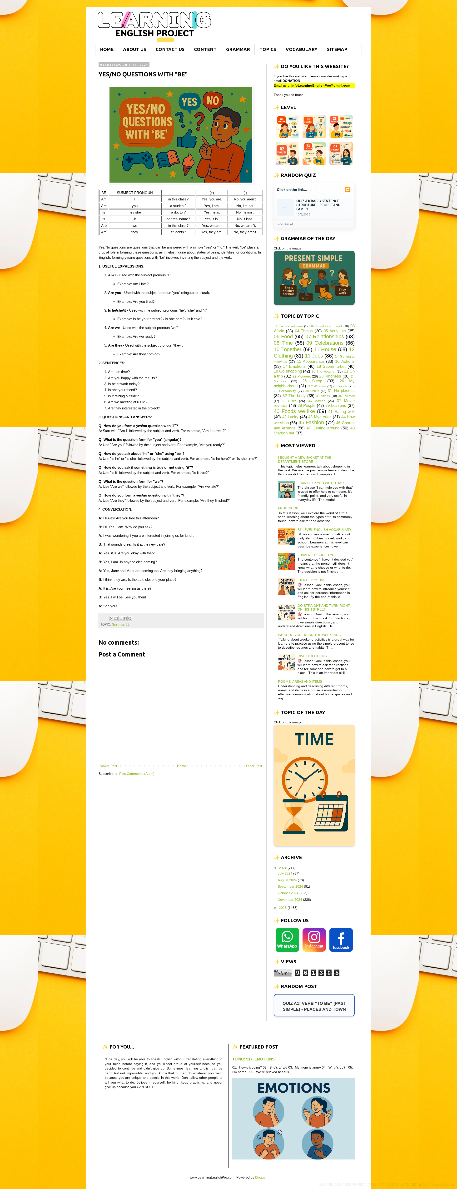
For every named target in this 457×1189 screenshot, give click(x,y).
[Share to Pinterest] (129, 618)
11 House (325, 349)
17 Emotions (294, 366)
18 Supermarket (331, 366)
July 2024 (285, 873)
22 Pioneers (302, 376)
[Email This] (111, 618)
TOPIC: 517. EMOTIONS (253, 1059)
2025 (283, 908)
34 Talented (346, 396)
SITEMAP (337, 49)
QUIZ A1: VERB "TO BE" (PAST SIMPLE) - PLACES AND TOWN (314, 1006)
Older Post (254, 766)
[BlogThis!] (116, 618)
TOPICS (267, 49)
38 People (306, 405)
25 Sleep (312, 381)
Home (181, 766)
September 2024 (291, 886)
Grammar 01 (120, 624)
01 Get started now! (288, 326)
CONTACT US (170, 49)
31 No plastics (341, 390)
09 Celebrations (324, 343)
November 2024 (290, 899)
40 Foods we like (294, 411)
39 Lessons (335, 405)
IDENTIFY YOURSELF (315, 580)
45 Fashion (311, 422)
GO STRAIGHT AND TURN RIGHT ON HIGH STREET (324, 608)
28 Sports (340, 386)
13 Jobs (314, 356)
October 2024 (288, 893)
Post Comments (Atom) (136, 774)
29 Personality (285, 391)
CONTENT (205, 49)
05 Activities (334, 331)
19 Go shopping (288, 371)
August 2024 (288, 880)
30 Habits (312, 391)
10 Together (287, 349)
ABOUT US (134, 49)
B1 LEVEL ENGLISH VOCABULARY (324, 530)
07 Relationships (324, 336)
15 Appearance (310, 361)
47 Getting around (323, 428)
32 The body (294, 395)
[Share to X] (120, 618)
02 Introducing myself (326, 326)
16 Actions (345, 361)
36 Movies (316, 401)
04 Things (304, 331)
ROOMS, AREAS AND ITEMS (300, 681)
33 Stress (323, 396)
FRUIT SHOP (288, 508)
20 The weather (324, 371)
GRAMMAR (238, 49)
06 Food (283, 336)
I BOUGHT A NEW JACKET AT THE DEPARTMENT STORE (304, 459)
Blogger (261, 1177)
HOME (107, 49)
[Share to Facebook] (125, 618)
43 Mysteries (320, 417)
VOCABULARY (302, 49)
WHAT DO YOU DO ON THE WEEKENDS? (310, 635)
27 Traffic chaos (316, 386)
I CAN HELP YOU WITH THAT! (321, 483)
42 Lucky (290, 417)
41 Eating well (341, 411)
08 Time (283, 343)
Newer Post (108, 766)
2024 (283, 868)
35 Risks (289, 401)
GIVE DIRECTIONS (312, 656)
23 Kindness (330, 376)
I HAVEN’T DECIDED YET (317, 555)
